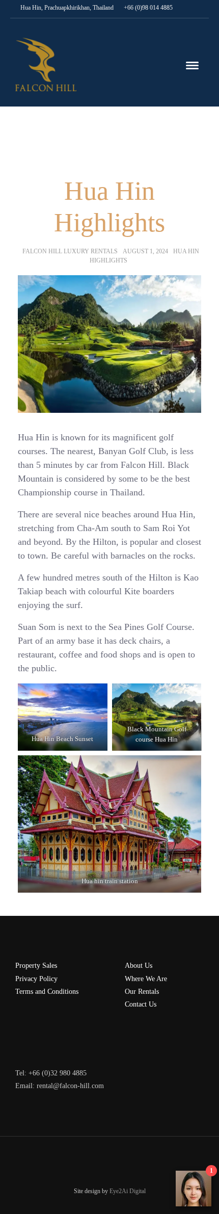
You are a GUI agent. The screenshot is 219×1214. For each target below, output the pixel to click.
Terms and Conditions (46, 991)
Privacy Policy (36, 979)
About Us (138, 965)
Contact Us (140, 1004)
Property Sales (36, 965)
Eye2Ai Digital (128, 1191)
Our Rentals (142, 991)
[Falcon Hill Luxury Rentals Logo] (45, 64)
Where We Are (146, 979)
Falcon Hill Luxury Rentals (70, 251)
